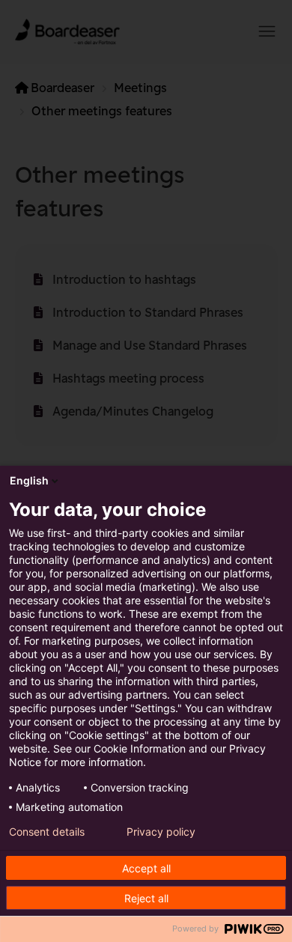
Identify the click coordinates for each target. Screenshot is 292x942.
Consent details (47, 832)
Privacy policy (161, 832)
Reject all (146, 898)
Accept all (146, 868)
